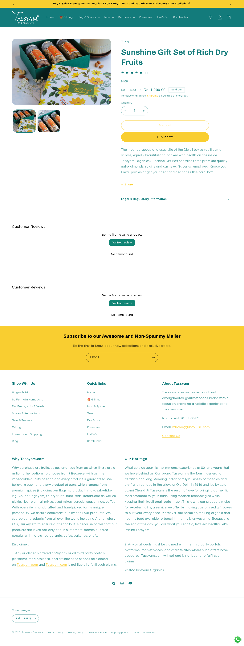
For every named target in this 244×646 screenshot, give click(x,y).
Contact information (143, 633)
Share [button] (129, 184)
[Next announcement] (231, 4)
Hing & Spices (96, 406)
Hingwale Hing (21, 392)
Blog (15, 441)
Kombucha (94, 441)
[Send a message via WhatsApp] (237, 639)
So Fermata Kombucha (27, 399)
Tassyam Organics (32, 632)
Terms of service (97, 633)
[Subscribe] (153, 357)
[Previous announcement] (13, 4)
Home (91, 392)
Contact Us (171, 436)
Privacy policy (76, 633)
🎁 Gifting (94, 399)
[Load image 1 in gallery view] (24, 121)
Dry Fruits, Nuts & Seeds (28, 406)
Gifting (16, 427)
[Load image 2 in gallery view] (49, 121)
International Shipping (27, 434)
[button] (88, 17)
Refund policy (56, 633)
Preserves (93, 427)
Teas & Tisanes (22, 420)
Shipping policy (119, 633)
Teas (90, 413)
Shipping (152, 96)
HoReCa (92, 434)
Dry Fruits (93, 420)
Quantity (126, 102)
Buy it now (165, 137)
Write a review (122, 242)
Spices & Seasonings (26, 413)
